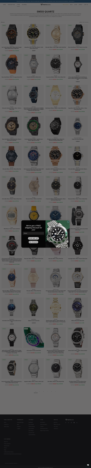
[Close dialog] (68, 221)
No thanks (33, 242)
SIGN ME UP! (33, 238)
